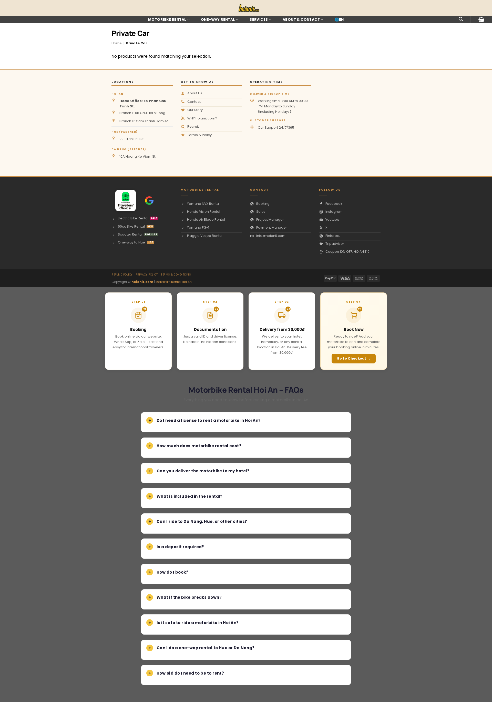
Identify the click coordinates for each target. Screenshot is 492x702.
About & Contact (301, 19)
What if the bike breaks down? (189, 597)
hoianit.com (142, 282)
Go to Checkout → (354, 358)
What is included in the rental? (190, 496)
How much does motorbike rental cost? (199, 446)
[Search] (461, 19)
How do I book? (172, 572)
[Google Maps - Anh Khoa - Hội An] (149, 200)
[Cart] (481, 19)
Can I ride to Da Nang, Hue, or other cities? (202, 521)
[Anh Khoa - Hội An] (123, 200)
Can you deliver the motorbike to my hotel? (203, 471)
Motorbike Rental (167, 19)
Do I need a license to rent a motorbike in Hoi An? (209, 420)
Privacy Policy (147, 275)
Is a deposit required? (180, 547)
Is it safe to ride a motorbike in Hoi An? (198, 622)
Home (116, 43)
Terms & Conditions (176, 275)
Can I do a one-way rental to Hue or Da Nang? (206, 647)
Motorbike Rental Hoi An (174, 282)
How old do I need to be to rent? (190, 673)
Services (259, 19)
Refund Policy (122, 275)
